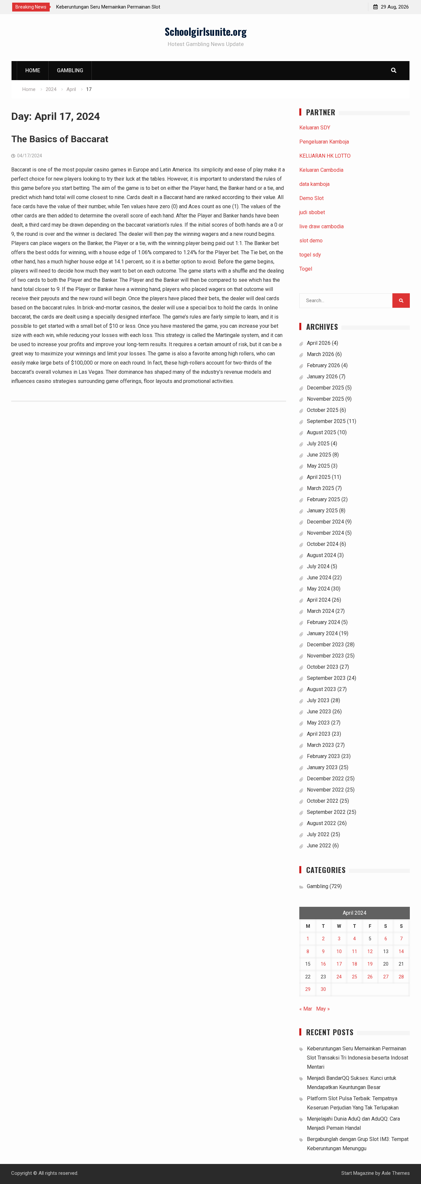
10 (339, 951)
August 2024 (321, 555)
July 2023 (318, 700)
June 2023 (319, 711)
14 (401, 951)
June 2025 (319, 455)
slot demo (311, 240)
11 (354, 951)
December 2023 (325, 644)
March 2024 (320, 611)
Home (32, 70)
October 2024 (322, 544)
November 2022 (325, 790)
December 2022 (325, 778)
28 (401, 976)
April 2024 (319, 600)
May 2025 (318, 466)
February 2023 (323, 756)
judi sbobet (312, 212)
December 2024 (325, 522)
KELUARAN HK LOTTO (325, 156)
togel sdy (310, 255)
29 (307, 989)
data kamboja (314, 184)
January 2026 (322, 376)
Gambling (70, 70)
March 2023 (320, 745)
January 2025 (322, 510)
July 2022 (318, 834)
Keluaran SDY (314, 127)
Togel (305, 269)
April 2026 (319, 343)
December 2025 (325, 388)
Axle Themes (396, 1173)
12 (370, 951)
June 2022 (319, 845)
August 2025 (321, 432)
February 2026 (323, 365)
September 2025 (326, 421)
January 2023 (322, 767)
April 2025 (319, 477)
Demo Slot (311, 198)
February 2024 (323, 622)
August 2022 (321, 823)
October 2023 (322, 667)
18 (354, 964)
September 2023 (326, 678)
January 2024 (322, 633)
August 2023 (321, 689)
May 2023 (318, 723)
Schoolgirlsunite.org (206, 31)
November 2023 (325, 656)
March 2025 (320, 488)
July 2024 (318, 566)
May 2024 (318, 589)
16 (323, 964)
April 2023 (319, 734)
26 (370, 976)
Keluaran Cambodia (321, 170)
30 (323, 989)
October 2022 (322, 801)
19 (370, 964)
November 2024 (325, 533)
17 (339, 964)
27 (385, 976)
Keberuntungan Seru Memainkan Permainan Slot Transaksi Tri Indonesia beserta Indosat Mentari (357, 1057)
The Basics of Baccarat (59, 139)
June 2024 (319, 577)
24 (339, 976)
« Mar (305, 1009)
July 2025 (318, 443)
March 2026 (320, 354)
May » (323, 1009)
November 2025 (325, 399)
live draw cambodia (321, 226)
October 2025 (322, 410)
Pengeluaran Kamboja (324, 142)
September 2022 (326, 812)
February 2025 (323, 499)
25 (354, 976)
